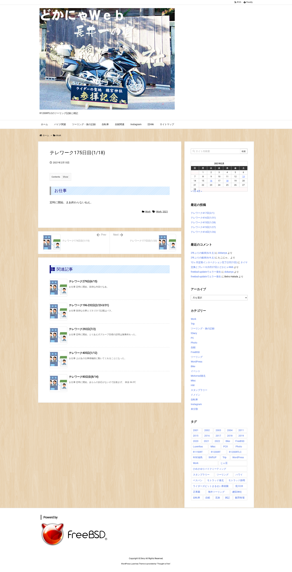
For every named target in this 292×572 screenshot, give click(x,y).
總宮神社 (237, 491)
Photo (194, 342)
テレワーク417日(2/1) (202, 213)
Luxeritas (198, 446)
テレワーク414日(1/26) (203, 232)
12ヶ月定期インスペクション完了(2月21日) (214, 262)
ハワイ (239, 474)
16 (211, 181)
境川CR (239, 486)
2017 (218, 435)
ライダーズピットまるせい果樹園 (210, 486)
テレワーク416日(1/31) (203, 217)
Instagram (196, 404)
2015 (195, 435)
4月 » (199, 191)
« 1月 (193, 191)
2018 (230, 435)
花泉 (217, 497)
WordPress (196, 361)
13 (243, 176)
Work (58, 135)
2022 (217, 441)
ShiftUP (212, 457)
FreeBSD (195, 352)
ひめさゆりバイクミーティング (209, 468)
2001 (195, 430)
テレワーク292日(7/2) (82, 329)
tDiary (194, 333)
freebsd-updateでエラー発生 (206, 271)
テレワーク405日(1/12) (83, 352)
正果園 (196, 491)
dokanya (222, 252)
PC (192, 338)
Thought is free (163, 564)
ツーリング (197, 357)
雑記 (227, 497)
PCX (225, 446)
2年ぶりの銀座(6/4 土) (203, 252)
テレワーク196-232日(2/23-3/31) (89, 305)
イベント (195, 371)
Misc (193, 380)
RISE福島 (198, 457)
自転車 (194, 399)
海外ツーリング (216, 491)
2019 (241, 435)
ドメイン (195, 394)
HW (192, 385)
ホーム (46, 135)
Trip (193, 323)
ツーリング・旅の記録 (202, 328)
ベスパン (197, 480)
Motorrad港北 (198, 375)
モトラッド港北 (215, 480)
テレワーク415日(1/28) (203, 222)
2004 (230, 430)
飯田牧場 (240, 497)
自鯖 (193, 347)
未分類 (194, 409)
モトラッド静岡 (236, 480)
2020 (195, 441)
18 (227, 181)
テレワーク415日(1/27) (203, 227)
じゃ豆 (224, 463)
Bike (193, 366)
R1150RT (198, 452)
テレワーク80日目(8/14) (84, 376)
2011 (241, 430)
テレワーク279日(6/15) (83, 281)
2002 (207, 430)
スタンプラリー (199, 390)
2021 (165, 211)
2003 (218, 430)
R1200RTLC (235, 452)
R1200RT (216, 452)
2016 (207, 435)
